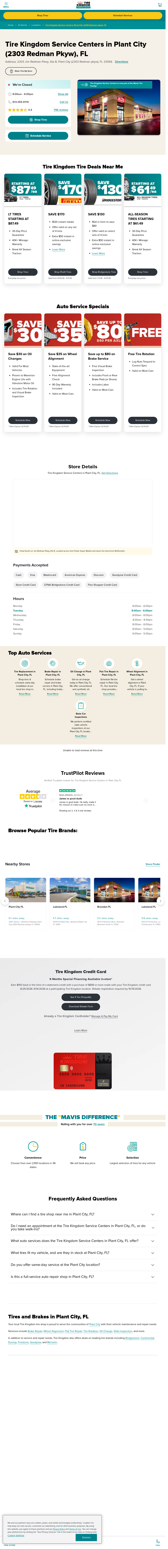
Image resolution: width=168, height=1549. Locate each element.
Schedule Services (122, 15)
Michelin (52, 1342)
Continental (147, 1338)
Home (10, 25)
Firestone (23, 1342)
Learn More (58, 249)
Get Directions (110, 473)
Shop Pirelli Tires (62, 272)
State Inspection (123, 1331)
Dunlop (12, 1342)
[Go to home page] (83, 5)
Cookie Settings (16, 1535)
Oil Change (105, 1331)
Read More (25, 693)
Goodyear (35, 1342)
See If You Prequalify (80, 997)
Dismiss (86, 1537)
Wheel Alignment (53, 1331)
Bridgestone (132, 1338)
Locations (36, 25)
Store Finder (153, 864)
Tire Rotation (90, 1331)
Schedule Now (22, 420)
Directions (121, 61)
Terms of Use (75, 1529)
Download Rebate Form (81, 1006)
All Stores (22, 25)
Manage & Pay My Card (104, 1016)
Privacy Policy (59, 1529)
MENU (6, 7)
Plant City (94, 1324)
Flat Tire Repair (73, 1331)
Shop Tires (42, 15)
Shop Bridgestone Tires (104, 272)
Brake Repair (35, 1331)
